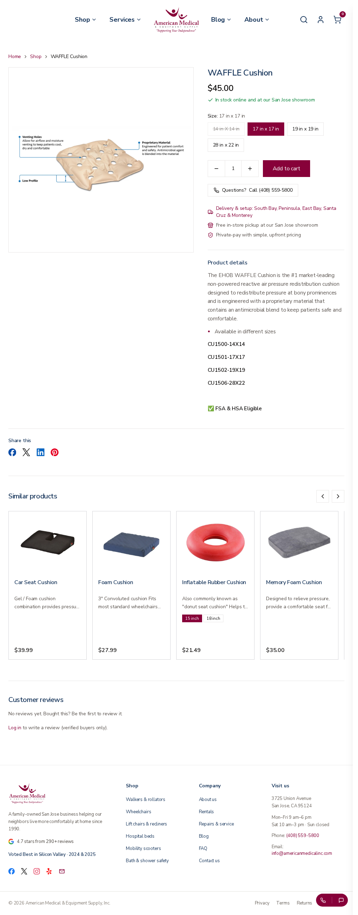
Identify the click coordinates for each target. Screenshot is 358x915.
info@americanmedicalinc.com (302, 853)
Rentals (206, 812)
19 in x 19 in (305, 129)
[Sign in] (321, 20)
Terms (282, 903)
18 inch (213, 618)
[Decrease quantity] (216, 169)
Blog (204, 836)
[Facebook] (11, 871)
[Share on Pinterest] (54, 452)
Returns (305, 903)
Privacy (262, 903)
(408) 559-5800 (303, 835)
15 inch (192, 618)
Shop (35, 56)
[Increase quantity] (250, 169)
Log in (14, 727)
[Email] (62, 871)
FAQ (203, 848)
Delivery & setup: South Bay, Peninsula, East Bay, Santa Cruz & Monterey (276, 212)
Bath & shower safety (147, 861)
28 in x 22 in (226, 145)
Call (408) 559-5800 (257, 190)
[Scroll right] (338, 496)
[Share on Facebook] (12, 452)
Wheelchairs (138, 812)
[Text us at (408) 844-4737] (341, 900)
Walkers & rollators (145, 799)
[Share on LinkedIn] (40, 452)
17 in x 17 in (266, 129)
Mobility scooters (143, 848)
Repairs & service (216, 824)
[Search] (304, 20)
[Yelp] (49, 871)
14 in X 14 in (226, 129)
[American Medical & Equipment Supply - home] (176, 20)
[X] (24, 871)
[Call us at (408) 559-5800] (322, 900)
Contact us (209, 861)
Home (14, 56)
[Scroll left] (322, 496)
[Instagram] (37, 871)
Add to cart (286, 168)
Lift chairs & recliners (146, 824)
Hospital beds (140, 836)
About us (208, 799)
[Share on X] (26, 452)
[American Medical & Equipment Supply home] (58, 793)
